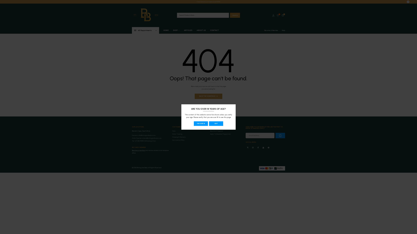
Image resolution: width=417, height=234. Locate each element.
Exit (216, 123)
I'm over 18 (201, 123)
